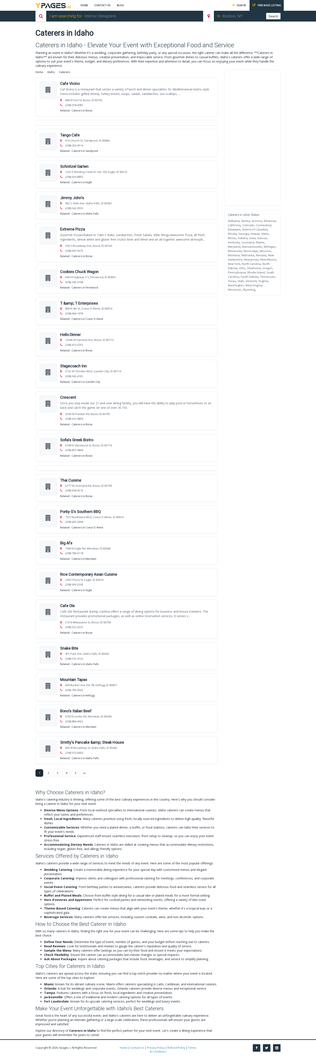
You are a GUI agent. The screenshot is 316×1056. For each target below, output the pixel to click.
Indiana (243, 238)
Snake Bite (69, 648)
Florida (232, 234)
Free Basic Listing (269, 5)
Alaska (245, 221)
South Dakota (249, 277)
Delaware (234, 229)
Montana (234, 255)
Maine (260, 242)
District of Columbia (254, 229)
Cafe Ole (67, 605)
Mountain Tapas (73, 679)
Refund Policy (176, 1048)
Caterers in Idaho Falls (85, 213)
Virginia (263, 281)
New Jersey (251, 259)
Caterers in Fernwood (85, 287)
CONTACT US (102, 5)
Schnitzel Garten (74, 166)
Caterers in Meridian (84, 559)
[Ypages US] (53, 5)
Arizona (257, 221)
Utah (241, 281)
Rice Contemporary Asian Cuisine (88, 574)
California (234, 225)
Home (39, 72)
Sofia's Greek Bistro (76, 440)
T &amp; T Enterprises (79, 303)
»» (84, 773)
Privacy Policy (156, 1048)
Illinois (232, 238)
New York (234, 264)
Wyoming (249, 289)
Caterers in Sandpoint (85, 151)
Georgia (243, 234)
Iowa (252, 238)
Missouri (265, 251)
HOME (84, 5)
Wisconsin (234, 289)
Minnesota (235, 251)
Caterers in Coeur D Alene (87, 319)
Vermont (251, 281)
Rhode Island (256, 272)
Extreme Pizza (72, 229)
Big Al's (66, 543)
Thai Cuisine (70, 480)
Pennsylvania (237, 272)
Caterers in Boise (82, 110)
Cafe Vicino (70, 83)
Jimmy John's (72, 197)
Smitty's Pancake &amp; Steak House (92, 742)
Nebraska (247, 255)
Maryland (234, 247)
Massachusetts (252, 247)
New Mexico (268, 259)
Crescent (68, 397)
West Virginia (253, 285)
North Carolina (251, 264)
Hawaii (255, 234)
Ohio (242, 268)
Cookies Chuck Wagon (79, 271)
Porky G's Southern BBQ (80, 511)
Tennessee (267, 277)
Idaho (51, 72)
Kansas (262, 238)
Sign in (241, 5)
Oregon (267, 268)
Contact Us (137, 1048)
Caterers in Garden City (86, 382)
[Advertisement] (252, 138)
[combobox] (139, 16)
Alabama (233, 221)
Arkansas (270, 221)
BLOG (120, 5)
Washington (236, 285)
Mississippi (251, 251)
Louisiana (248, 242)
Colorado (248, 225)
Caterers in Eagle (82, 182)
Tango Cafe (70, 135)
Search (273, 16)
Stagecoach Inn (73, 366)
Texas (232, 281)
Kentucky (234, 242)
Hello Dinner (70, 334)
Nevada (261, 255)
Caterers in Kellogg (83, 695)
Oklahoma (254, 268)
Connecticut (263, 225)
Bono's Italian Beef (76, 711)
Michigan (269, 247)
